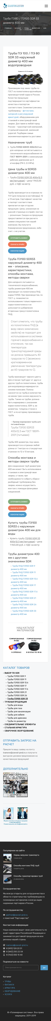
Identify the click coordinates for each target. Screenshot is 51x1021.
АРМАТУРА (10, 988)
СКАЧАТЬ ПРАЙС (17, 244)
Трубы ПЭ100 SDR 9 (16, 676)
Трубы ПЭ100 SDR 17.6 (17, 689)
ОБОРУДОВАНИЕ (12, 991)
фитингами (28, 111)
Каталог (18, 28)
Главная (8, 28)
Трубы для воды (15, 705)
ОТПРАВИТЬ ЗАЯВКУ (19, 238)
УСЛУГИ (8, 994)
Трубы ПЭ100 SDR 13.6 (17, 682)
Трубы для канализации (19, 711)
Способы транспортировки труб (28, 876)
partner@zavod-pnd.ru (17, 915)
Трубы (26, 28)
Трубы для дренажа (16, 718)
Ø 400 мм (28, 30)
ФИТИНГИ (9, 985)
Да (44, 968)
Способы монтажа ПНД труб (26, 865)
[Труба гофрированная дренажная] (34, 645)
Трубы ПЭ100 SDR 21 (17, 692)
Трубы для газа (14, 708)
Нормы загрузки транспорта (26, 855)
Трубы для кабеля (15, 715)
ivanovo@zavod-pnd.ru (17, 945)
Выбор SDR (36, 28)
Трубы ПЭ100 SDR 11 (16, 679)
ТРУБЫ (8, 981)
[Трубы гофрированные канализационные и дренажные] (17, 645)
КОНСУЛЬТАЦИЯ (17, 251)
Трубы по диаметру (16, 721)
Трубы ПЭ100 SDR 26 (17, 695)
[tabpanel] (17, 645)
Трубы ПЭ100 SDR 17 (16, 686)
